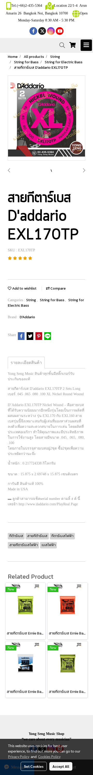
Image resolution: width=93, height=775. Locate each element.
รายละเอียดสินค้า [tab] (26, 362)
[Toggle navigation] (86, 45)
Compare (58, 288)
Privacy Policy (18, 756)
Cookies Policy (49, 756)
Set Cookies (33, 766)
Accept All (60, 766)
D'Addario (27, 317)
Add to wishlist (23, 288)
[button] (60, 45)
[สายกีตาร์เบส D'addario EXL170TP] (46, 118)
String (31, 300)
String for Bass (52, 300)
